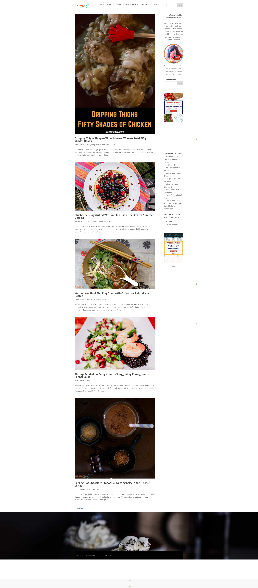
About (100, 5)
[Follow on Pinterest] (202, 537)
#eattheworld (132, 5)
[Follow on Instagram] (190, 537)
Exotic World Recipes (82, 300)
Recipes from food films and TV (103, 145)
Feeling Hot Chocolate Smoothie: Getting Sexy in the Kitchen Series (112, 484)
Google (173, 267)
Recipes (109, 5)
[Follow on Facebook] (186, 537)
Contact (156, 5)
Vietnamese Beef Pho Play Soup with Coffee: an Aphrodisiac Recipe (112, 294)
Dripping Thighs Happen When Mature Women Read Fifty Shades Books (110, 139)
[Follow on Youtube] (198, 537)
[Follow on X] (194, 537)
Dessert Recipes (81, 221)
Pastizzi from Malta (172, 201)
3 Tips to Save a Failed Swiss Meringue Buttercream (173, 206)
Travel (119, 5)
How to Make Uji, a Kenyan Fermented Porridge (171, 159)
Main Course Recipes (82, 145)
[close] (130, 580)
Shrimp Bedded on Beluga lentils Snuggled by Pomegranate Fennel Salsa (112, 375)
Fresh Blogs (144, 5)
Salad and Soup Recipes (100, 300)
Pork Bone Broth (171, 165)
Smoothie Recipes (81, 489)
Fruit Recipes (92, 221)
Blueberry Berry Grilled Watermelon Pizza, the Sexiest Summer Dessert (114, 216)
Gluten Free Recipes (105, 221)
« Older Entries (80, 508)
